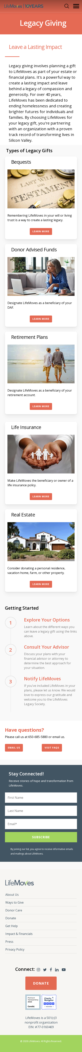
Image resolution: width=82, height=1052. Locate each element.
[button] (76, 6)
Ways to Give (14, 902)
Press (9, 942)
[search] (66, 6)
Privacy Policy (14, 949)
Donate (10, 918)
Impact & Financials (19, 934)
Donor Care (13, 910)
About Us (12, 895)
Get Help (11, 926)
